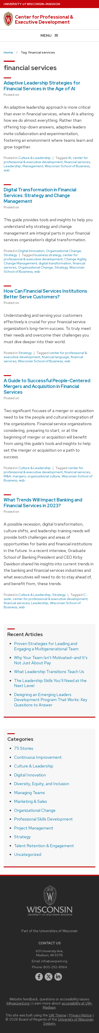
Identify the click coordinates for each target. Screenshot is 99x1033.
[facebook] (39, 977)
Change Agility (75, 259)
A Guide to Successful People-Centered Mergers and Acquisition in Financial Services (47, 386)
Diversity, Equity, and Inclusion (41, 783)
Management (33, 166)
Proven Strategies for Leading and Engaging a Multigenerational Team (46, 646)
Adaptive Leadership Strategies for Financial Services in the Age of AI (42, 86)
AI (69, 158)
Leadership (12, 166)
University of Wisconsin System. (68, 1021)
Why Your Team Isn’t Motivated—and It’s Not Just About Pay (50, 660)
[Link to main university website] (49, 916)
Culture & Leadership (34, 158)
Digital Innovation (31, 251)
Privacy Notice (80, 1015)
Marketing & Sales (30, 801)
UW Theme (57, 1015)
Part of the (49, 931)
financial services (77, 162)
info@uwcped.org (54, 961)
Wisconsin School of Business (67, 166)
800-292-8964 (55, 967)
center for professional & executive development (46, 160)
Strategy (10, 255)
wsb (7, 170)
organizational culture (43, 476)
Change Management (20, 263)
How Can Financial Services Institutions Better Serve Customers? (45, 294)
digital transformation (55, 263)
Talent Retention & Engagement (44, 845)
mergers (19, 476)
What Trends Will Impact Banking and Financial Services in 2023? (43, 503)
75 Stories (23, 748)
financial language (55, 357)
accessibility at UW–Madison (68, 1005)
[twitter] (48, 977)
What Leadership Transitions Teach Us (49, 671)
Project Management (33, 828)
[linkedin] (58, 977)
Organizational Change (63, 251)
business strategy (48, 255)
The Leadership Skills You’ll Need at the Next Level (50, 683)
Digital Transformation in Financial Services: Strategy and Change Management (40, 195)
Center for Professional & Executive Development (44, 19)
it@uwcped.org (17, 1003)
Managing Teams (29, 792)
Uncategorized (27, 854)
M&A (7, 476)
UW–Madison (32, 4)
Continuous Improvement (38, 757)
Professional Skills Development (43, 819)
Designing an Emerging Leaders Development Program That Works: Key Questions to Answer (50, 700)
